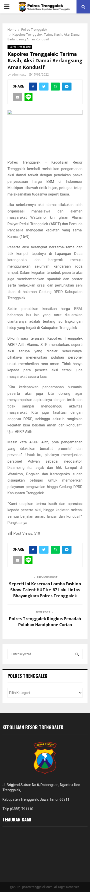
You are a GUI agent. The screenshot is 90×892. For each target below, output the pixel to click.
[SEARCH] (77, 654)
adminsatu (19, 74)
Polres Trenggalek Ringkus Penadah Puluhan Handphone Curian (45, 622)
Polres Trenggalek (19, 47)
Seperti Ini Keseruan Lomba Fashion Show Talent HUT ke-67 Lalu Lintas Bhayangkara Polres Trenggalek (45, 590)
